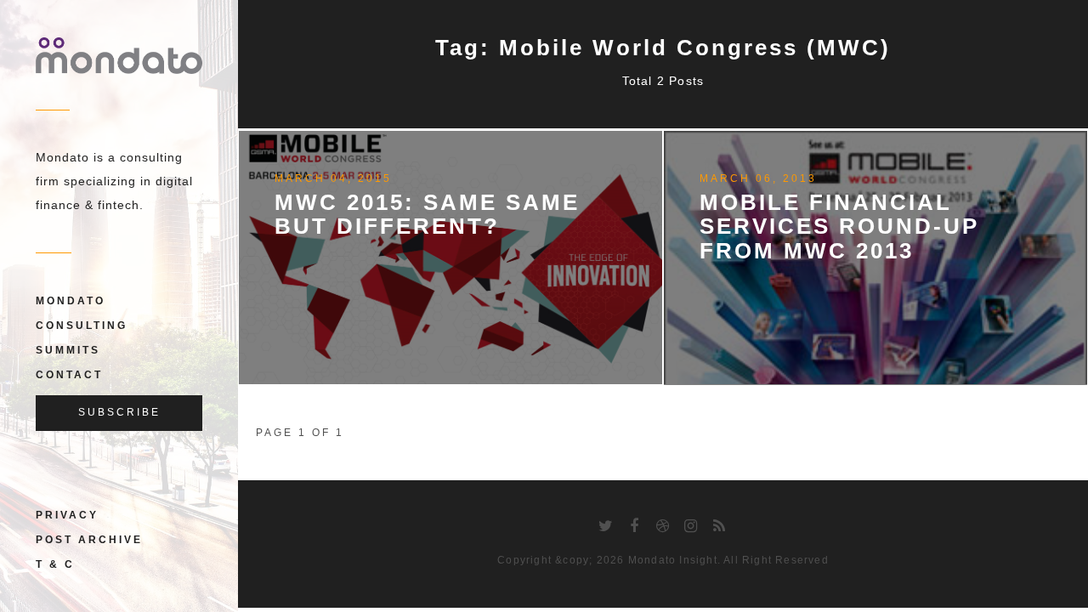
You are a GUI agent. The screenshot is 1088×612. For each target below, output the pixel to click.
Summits (68, 350)
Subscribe (119, 412)
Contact (69, 375)
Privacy (67, 515)
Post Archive (89, 540)
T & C (55, 564)
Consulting (82, 326)
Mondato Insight (672, 560)
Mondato (70, 301)
